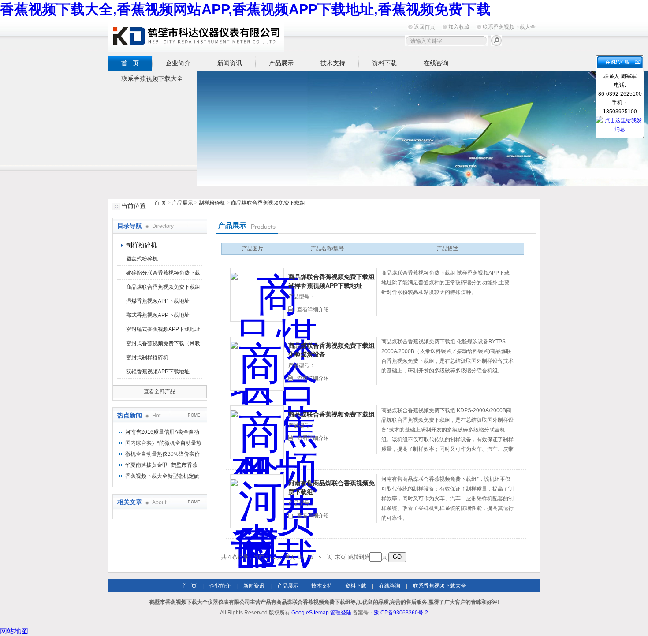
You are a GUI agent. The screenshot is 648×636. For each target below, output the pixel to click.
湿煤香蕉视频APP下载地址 (158, 301)
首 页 (130, 63)
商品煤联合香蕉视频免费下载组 (268, 203)
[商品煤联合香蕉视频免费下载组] (257, 432)
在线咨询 (436, 63)
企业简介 (178, 63)
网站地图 (14, 631)
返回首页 (424, 27)
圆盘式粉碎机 (142, 259)
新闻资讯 (229, 63)
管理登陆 (340, 613)
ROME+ (195, 415)
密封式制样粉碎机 (147, 357)
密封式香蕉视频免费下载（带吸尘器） (165, 343)
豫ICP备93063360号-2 (401, 613)
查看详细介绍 (313, 309)
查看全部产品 (159, 391)
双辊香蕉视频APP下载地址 (158, 371)
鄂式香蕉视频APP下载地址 (158, 315)
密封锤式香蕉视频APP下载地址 (163, 329)
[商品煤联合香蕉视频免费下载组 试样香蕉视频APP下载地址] (257, 295)
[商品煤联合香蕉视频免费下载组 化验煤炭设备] (257, 364)
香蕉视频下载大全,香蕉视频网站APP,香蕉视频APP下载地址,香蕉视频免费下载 (245, 9)
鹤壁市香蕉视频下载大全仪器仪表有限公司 (196, 35)
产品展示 (281, 63)
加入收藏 (458, 27)
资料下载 (384, 63)
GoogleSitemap (310, 613)
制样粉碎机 (212, 203)
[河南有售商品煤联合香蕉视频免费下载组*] (257, 501)
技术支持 (332, 63)
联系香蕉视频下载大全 (509, 27)
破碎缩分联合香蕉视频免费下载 (163, 273)
